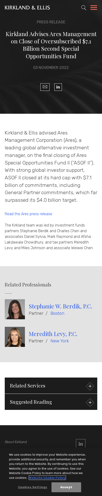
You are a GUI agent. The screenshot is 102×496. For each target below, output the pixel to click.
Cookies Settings (32, 487)
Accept (66, 487)
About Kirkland (16, 442)
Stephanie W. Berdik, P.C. (60, 306)
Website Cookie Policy (47, 477)
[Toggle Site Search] (84, 7)
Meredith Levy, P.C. (53, 333)
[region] (51, 472)
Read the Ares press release (28, 214)
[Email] (45, 87)
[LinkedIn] (58, 87)
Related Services (27, 385)
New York (60, 341)
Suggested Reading (31, 402)
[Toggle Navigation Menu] (93, 8)
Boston (57, 313)
